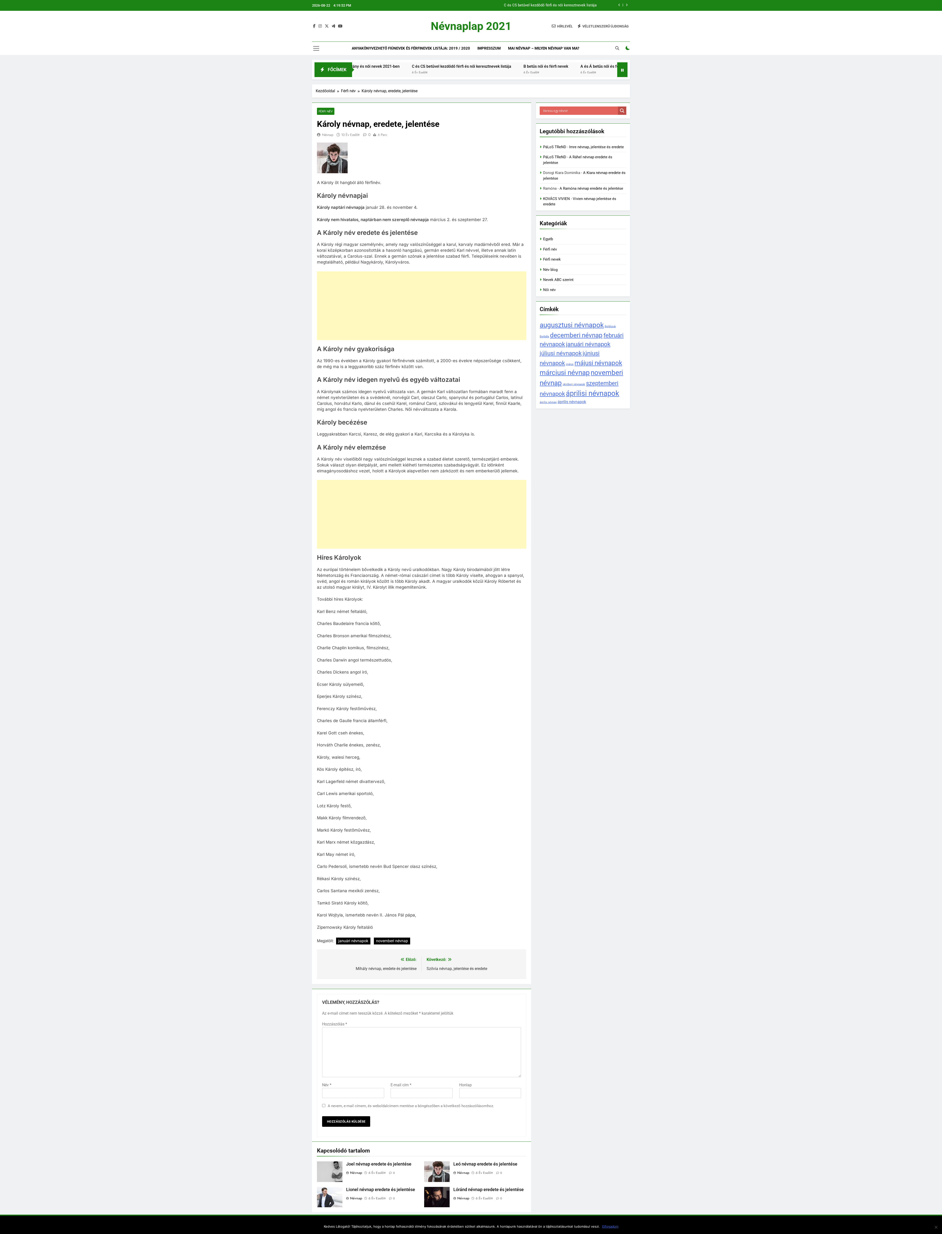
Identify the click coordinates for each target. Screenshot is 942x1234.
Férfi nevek (552, 259)
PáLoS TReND (554, 147)
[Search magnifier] (622, 110)
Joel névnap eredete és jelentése (378, 1164)
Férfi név (326, 111)
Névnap (327, 134)
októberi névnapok (574, 384)
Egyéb (548, 239)
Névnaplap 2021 (471, 26)
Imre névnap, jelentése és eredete (596, 147)
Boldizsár (610, 326)
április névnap (548, 402)
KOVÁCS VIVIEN (556, 199)
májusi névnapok (598, 363)
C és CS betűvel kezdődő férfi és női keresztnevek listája (394, 66)
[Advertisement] (421, 305)
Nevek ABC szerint (558, 280)
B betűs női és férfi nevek (576, 5)
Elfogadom (610, 1226)
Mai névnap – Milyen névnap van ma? (543, 48)
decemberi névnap (576, 335)
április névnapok (572, 401)
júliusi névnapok (561, 353)
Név (326, 1085)
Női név (549, 290)
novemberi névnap (392, 941)
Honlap (465, 1085)
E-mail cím (401, 1085)
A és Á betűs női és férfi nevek (540, 66)
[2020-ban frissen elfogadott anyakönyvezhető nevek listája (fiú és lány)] (584, 73)
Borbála (544, 336)
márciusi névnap (565, 373)
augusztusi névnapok (572, 325)
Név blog (550, 269)
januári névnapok (353, 941)
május (570, 364)
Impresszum (489, 48)
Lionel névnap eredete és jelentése (380, 1189)
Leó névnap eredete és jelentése (485, 1164)
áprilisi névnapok (592, 393)
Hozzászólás (334, 1024)
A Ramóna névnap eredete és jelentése (591, 188)
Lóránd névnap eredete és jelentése (488, 1189)
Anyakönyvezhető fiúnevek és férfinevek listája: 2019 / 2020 (411, 48)
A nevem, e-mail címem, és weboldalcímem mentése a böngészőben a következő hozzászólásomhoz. (411, 1106)
